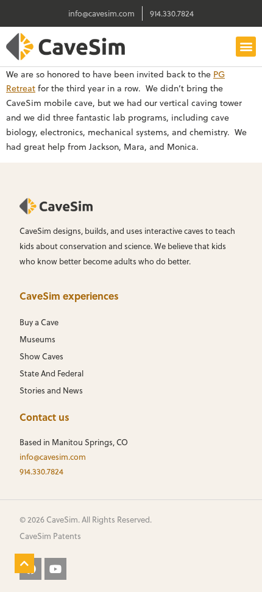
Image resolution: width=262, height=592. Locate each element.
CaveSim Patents (50, 535)
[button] (246, 47)
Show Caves (41, 356)
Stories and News (51, 390)
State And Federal (51, 373)
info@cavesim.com (52, 456)
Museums (37, 339)
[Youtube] (55, 569)
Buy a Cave (38, 322)
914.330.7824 (41, 471)
